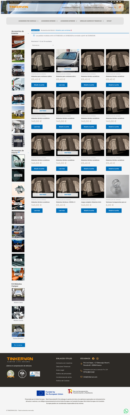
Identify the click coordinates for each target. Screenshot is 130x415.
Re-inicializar (18, 345)
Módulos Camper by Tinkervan (91, 21)
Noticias (16, 1)
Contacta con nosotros (64, 363)
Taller (22, 1)
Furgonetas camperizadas (94, 7)
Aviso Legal (60, 370)
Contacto (36, 1)
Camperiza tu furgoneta (71, 7)
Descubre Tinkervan (63, 366)
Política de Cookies (62, 381)
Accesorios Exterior (68, 21)
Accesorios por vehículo (27, 21)
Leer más (62, 85)
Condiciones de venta (64, 377)
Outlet (109, 21)
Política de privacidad (63, 373)
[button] (115, 8)
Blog (11, 1)
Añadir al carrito (39, 85)
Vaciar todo (35, 30)
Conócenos (28, 1)
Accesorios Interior (48, 21)
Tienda (110, 7)
